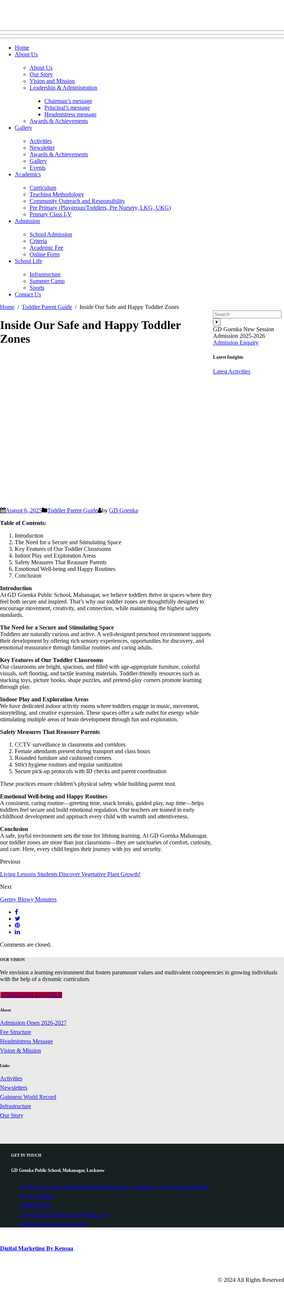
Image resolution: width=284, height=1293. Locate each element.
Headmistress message (70, 114)
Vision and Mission (52, 81)
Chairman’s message (68, 101)
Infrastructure (45, 274)
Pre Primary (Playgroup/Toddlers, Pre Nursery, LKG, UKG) (100, 208)
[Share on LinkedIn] (17, 932)
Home (22, 47)
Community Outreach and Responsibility (77, 201)
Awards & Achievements (59, 121)
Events (37, 167)
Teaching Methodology (57, 194)
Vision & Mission (20, 1050)
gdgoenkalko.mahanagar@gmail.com (64, 1214)
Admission (27, 221)
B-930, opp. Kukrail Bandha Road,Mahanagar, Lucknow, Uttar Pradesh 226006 (114, 1187)
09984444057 (36, 1205)
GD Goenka (123, 510)
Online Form (45, 254)
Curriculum (43, 188)
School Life (28, 261)
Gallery (23, 127)
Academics (28, 174)
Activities (41, 141)
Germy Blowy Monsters (28, 899)
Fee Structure (15, 1032)
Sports (37, 288)
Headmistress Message (26, 1041)
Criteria (38, 241)
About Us (26, 54)
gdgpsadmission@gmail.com (54, 1224)
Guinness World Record (28, 1097)
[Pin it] (17, 925)
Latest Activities (231, 371)
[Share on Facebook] (16, 912)
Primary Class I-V (51, 214)
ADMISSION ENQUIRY (31, 995)
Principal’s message (67, 107)
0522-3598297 (37, 1196)
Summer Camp (47, 281)
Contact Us (28, 294)
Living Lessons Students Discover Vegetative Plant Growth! (70, 874)
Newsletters (13, 1087)
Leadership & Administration (63, 87)
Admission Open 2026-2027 (33, 1023)
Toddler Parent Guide (72, 510)
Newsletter (42, 147)
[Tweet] (17, 918)
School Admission (51, 234)
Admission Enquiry (235, 342)
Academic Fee (46, 248)
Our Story (41, 74)
